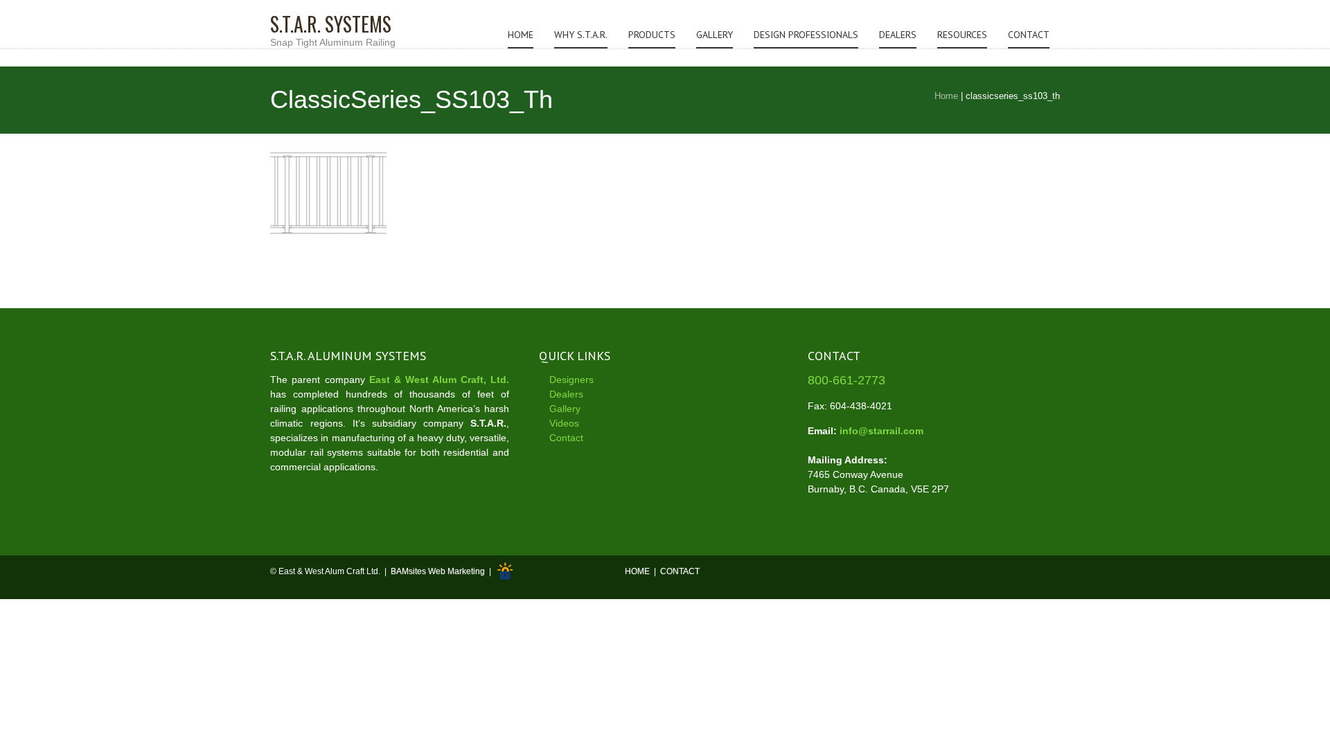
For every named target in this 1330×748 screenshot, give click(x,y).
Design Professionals (806, 34)
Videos (564, 423)
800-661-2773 (846, 380)
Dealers (897, 34)
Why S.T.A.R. (581, 34)
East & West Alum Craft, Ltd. (439, 379)
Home (520, 34)
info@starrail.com (881, 430)
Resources (962, 34)
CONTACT (680, 572)
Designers (571, 379)
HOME (637, 572)
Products (651, 34)
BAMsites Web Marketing (438, 572)
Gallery (714, 34)
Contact (1028, 34)
